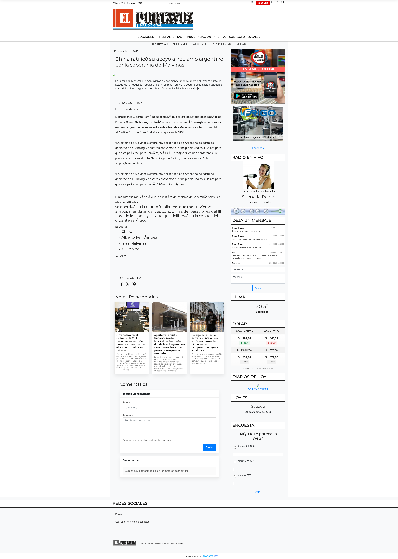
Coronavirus (159, 44)
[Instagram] (278, 3)
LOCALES (254, 36)
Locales (241, 44)
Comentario (128, 415)
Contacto (237, 36)
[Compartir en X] (127, 284)
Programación (199, 36)
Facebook (258, 148)
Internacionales (221, 44)
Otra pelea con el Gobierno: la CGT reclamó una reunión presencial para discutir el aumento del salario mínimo (130, 343)
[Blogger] (283, 3)
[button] (253, 3)
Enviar (209, 447)
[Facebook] (272, 3)
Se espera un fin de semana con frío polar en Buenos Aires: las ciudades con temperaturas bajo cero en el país (206, 343)
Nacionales (199, 44)
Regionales (180, 44)
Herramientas (171, 36)
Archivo (220, 36)
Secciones (146, 36)
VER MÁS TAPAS (258, 389)
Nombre (126, 402)
